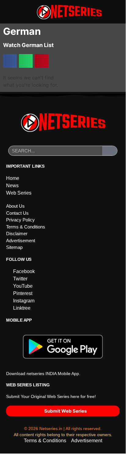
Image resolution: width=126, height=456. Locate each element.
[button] (12, 12)
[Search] (109, 150)
